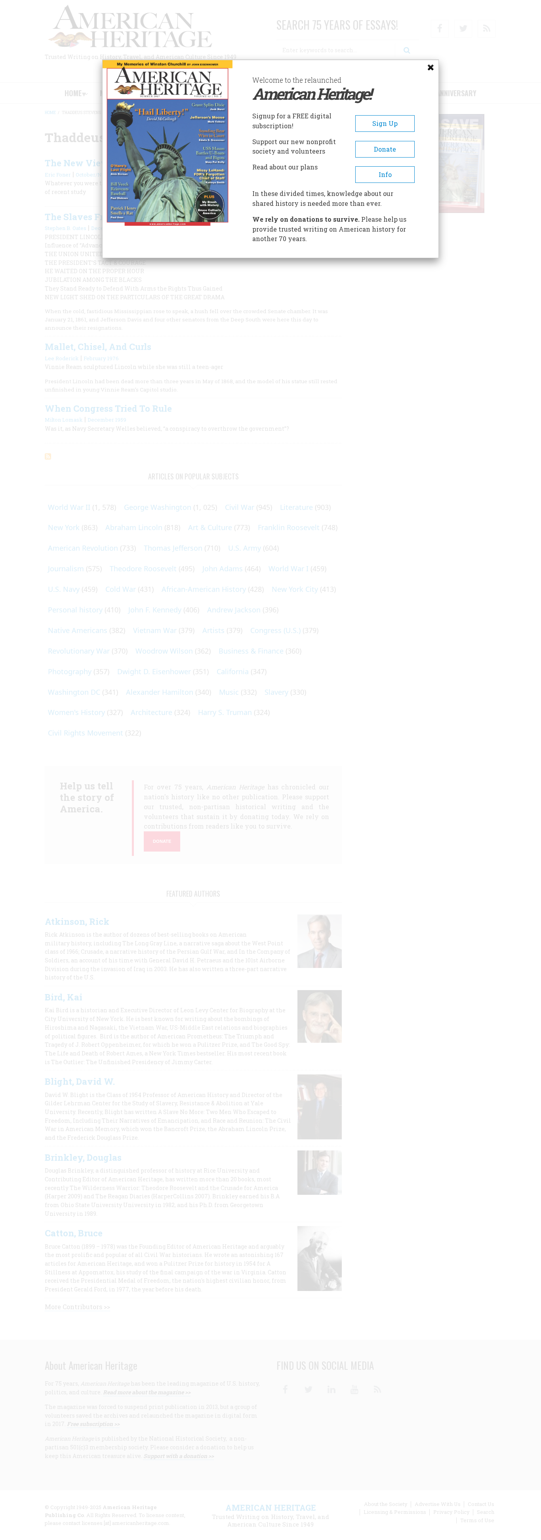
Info (385, 174)
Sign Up (385, 123)
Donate (385, 149)
